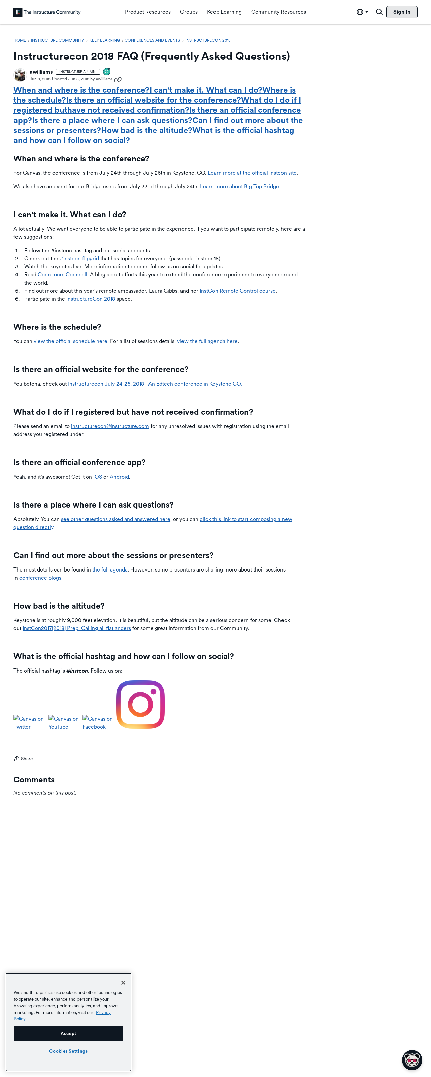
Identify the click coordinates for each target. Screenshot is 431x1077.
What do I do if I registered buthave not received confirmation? (157, 105)
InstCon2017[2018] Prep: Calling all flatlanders (77, 628)
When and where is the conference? (81, 90)
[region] (68, 1022)
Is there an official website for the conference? (153, 100)
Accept (68, 1033)
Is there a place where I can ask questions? (112, 120)
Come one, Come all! (63, 274)
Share (23, 759)
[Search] (379, 12)
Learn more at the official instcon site (252, 173)
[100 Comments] (107, 72)
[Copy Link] (118, 79)
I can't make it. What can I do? (206, 90)
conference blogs (40, 578)
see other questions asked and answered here (115, 519)
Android (119, 477)
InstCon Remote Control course (238, 291)
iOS (97, 477)
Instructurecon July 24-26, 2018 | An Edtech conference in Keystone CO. (155, 384)
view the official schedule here (70, 341)
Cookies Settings (68, 1051)
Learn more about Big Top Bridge (239, 186)
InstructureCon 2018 (90, 299)
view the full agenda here (207, 341)
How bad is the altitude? (146, 130)
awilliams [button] (41, 72)
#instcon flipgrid (79, 258)
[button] (20, 75)
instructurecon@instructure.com (110, 426)
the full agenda (110, 569)
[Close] (123, 982)
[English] (47, 12)
